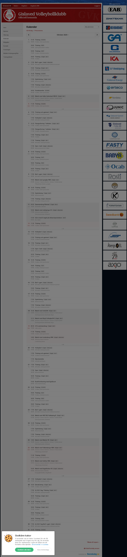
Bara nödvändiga (43, 550)
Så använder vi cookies (40, 544)
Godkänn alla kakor (24, 550)
